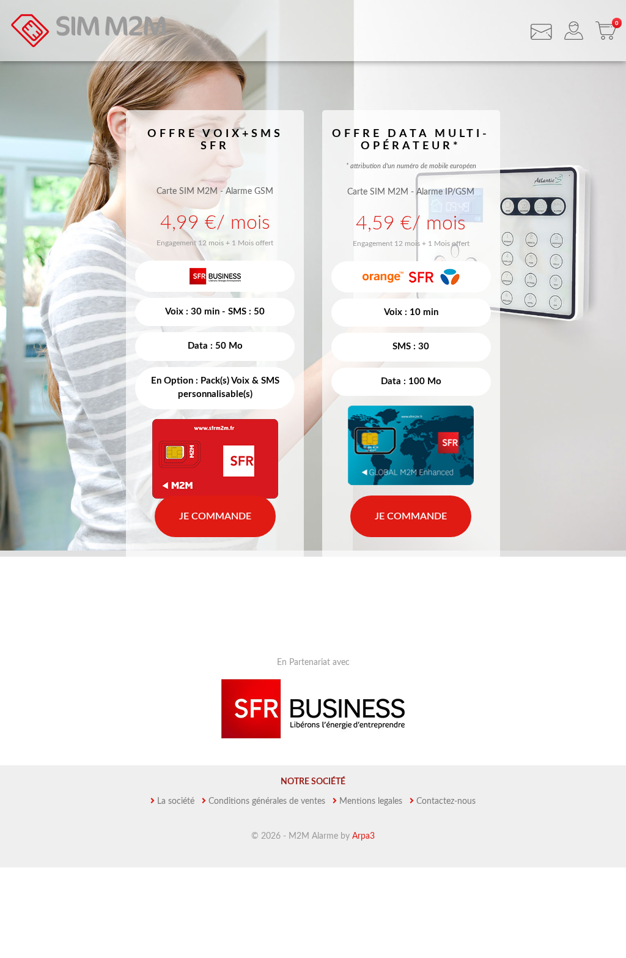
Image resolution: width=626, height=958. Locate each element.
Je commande (215, 516)
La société (175, 801)
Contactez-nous (446, 801)
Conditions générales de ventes (266, 801)
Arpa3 (363, 836)
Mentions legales (370, 801)
